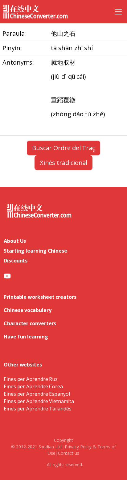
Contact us (68, 453)
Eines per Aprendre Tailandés (38, 408)
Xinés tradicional (64, 162)
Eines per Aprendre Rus (31, 379)
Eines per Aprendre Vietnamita (39, 401)
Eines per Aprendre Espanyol (37, 393)
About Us (15, 241)
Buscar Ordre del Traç (63, 148)
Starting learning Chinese (35, 250)
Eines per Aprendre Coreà (33, 386)
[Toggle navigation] (118, 12)
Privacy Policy (78, 447)
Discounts (15, 260)
